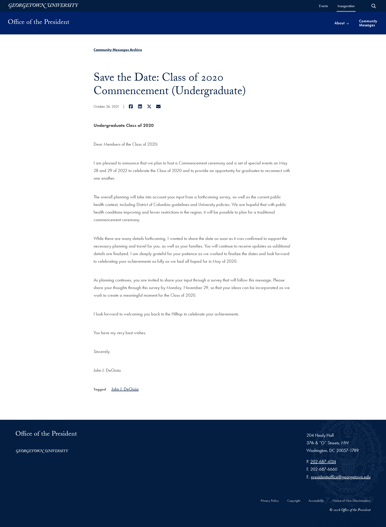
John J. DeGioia (125, 389)
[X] (149, 106)
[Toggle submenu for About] (347, 23)
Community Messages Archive (118, 49)
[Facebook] (131, 106)
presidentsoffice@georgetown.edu (341, 477)
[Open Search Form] (373, 6)
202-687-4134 (323, 461)
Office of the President (38, 23)
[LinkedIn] (140, 106)
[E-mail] (158, 106)
